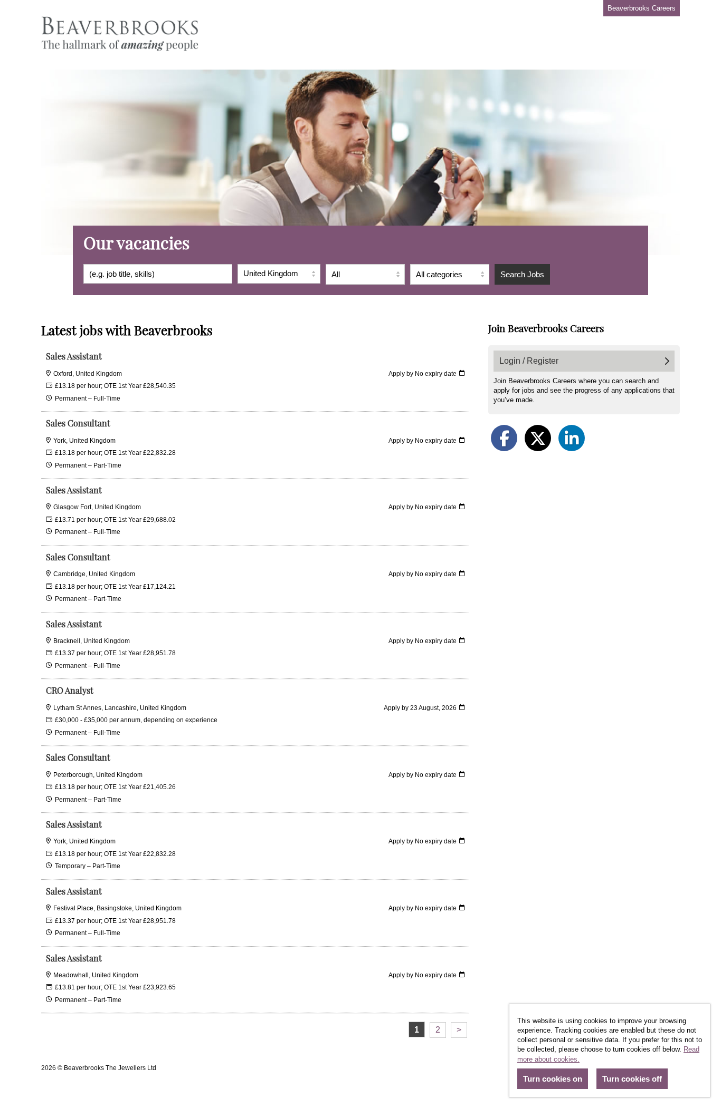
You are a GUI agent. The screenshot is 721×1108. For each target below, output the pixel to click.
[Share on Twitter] (538, 438)
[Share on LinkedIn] (571, 438)
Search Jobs (522, 274)
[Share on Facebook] (504, 438)
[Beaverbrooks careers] (120, 35)
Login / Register (528, 360)
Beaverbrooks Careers (642, 8)
